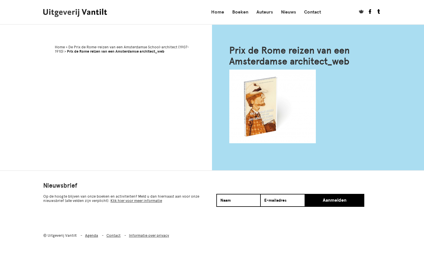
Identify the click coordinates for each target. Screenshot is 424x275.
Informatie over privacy (149, 235)
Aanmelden (334, 200)
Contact (312, 12)
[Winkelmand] (359, 12)
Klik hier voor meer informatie (136, 200)
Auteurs (264, 12)
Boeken (240, 12)
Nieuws (288, 12)
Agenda (91, 235)
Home (217, 12)
